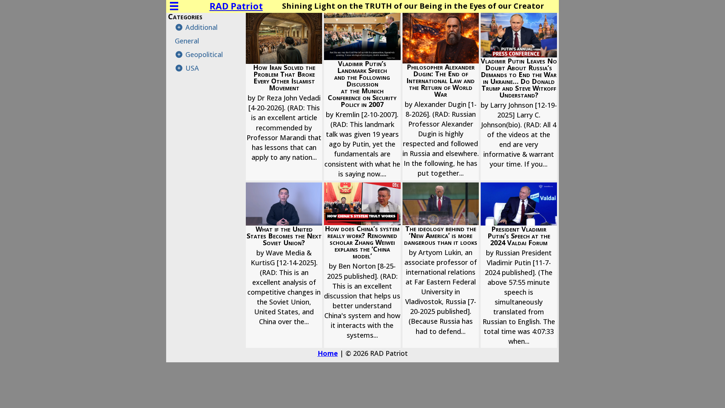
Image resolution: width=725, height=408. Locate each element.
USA (192, 68)
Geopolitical (204, 54)
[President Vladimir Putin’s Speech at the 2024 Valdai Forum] (519, 265)
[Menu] (174, 6)
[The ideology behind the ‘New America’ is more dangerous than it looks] (441, 265)
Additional (201, 27)
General (187, 40)
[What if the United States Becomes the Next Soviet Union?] (284, 265)
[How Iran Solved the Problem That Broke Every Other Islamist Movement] (284, 96)
